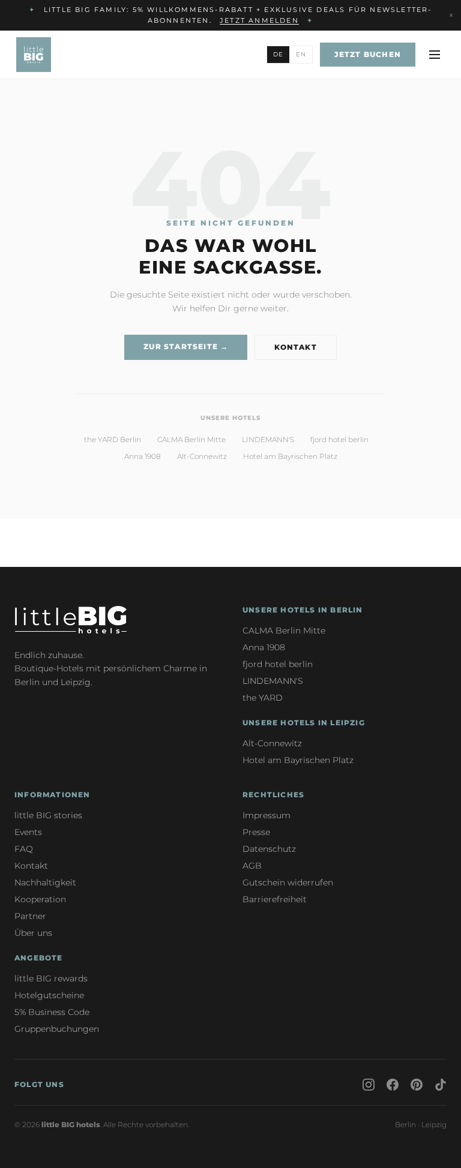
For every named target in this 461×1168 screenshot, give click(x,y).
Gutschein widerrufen (288, 882)
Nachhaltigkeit (45, 882)
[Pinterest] (417, 1085)
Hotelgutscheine (49, 995)
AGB (252, 865)
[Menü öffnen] (435, 55)
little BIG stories (48, 815)
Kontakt (295, 347)
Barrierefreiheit (275, 899)
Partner (30, 916)
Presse (256, 832)
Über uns (33, 932)
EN (301, 54)
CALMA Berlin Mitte (191, 439)
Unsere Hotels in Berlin (303, 609)
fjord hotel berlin (339, 439)
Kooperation (40, 899)
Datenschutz (269, 848)
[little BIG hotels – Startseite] (33, 54)
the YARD (263, 697)
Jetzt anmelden (259, 20)
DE (278, 54)
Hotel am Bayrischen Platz (290, 456)
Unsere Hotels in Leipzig (304, 722)
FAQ (23, 848)
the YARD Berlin (112, 439)
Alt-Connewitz (202, 456)
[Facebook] (393, 1085)
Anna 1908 (142, 456)
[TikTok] (441, 1085)
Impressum (267, 815)
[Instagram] (369, 1085)
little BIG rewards (51, 978)
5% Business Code (51, 1012)
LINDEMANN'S (268, 439)
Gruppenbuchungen (56, 1028)
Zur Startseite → (185, 346)
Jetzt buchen (367, 54)
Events (28, 832)
